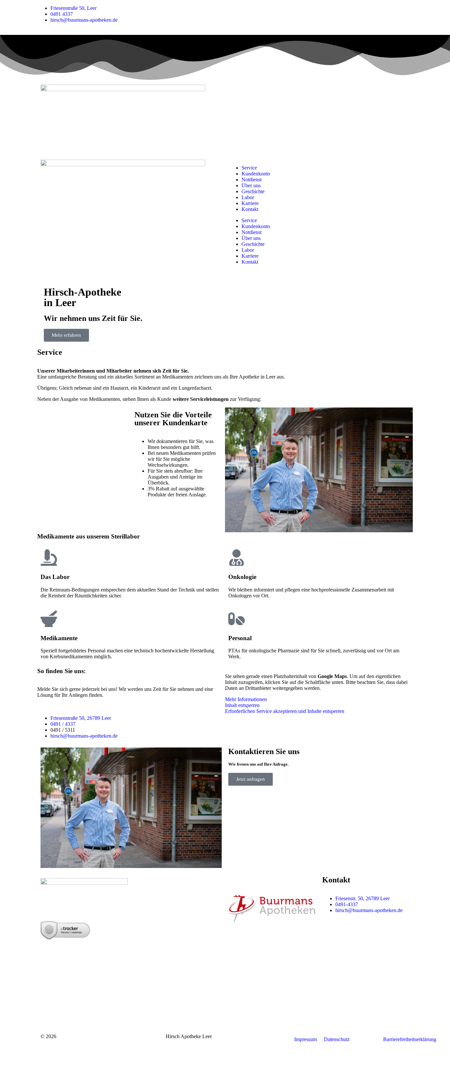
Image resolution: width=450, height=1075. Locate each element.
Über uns (251, 185)
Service (249, 167)
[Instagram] (330, 933)
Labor (247, 197)
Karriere (250, 203)
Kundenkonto (255, 173)
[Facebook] (348, 933)
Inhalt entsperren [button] (242, 705)
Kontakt (249, 209)
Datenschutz (337, 1039)
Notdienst (251, 179)
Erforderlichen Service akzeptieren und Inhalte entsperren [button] (284, 711)
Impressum (305, 1039)
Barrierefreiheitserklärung (409, 1039)
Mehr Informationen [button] (246, 699)
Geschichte (253, 191)
